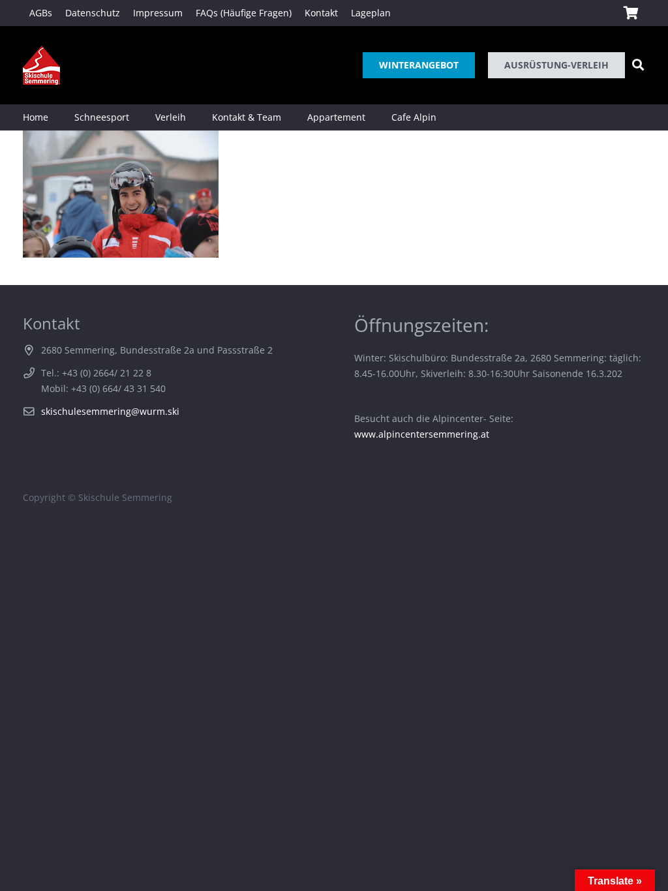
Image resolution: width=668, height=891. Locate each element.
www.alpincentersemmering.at (421, 434)
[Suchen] (638, 65)
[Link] (41, 65)
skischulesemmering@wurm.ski (110, 411)
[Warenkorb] (630, 13)
